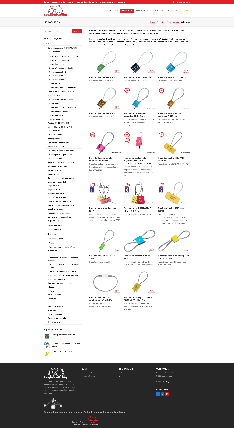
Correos (51, 302)
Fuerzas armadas (55, 314)
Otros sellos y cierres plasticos (61, 91)
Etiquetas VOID (54, 186)
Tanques (52, 243)
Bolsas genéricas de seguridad (61, 151)
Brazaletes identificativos (57, 166)
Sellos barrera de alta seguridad (61, 100)
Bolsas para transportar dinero (61, 155)
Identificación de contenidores (59, 217)
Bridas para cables (55, 139)
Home (152, 22)
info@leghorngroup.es (182, 2)
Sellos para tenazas (57, 115)
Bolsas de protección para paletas (61, 178)
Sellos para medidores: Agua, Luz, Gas (63, 275)
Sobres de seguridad (56, 174)
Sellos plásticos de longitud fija (61, 68)
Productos (161, 22)
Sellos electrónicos (55, 131)
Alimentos (51, 291)
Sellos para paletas (56, 76)
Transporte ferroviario (57, 254)
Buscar (77, 31)
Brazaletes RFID (54, 170)
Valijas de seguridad (55, 221)
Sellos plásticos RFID (58, 72)
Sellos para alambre (55, 135)
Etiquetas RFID (54, 190)
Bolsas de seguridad (56, 146)
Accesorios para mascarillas (59, 213)
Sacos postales (55, 159)
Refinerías (52, 310)
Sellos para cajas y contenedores (62, 87)
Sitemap (75, 422)
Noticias (122, 373)
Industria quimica (54, 295)
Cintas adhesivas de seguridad (60, 201)
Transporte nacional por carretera (62, 271)
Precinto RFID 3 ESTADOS (58, 123)
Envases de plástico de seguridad (61, 162)
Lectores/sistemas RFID (57, 197)
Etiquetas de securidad (57, 182)
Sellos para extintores (56, 279)
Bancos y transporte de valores (60, 283)
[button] (181, 11)
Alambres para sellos (56, 194)
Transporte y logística (56, 239)
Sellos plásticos (54, 52)
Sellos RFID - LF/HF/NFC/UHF (60, 127)
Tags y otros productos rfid (58, 142)
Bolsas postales (55, 225)
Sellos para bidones (57, 83)
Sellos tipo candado (57, 64)
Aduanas (51, 287)
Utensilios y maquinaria (57, 209)
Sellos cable (54, 104)
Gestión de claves (55, 322)
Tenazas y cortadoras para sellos (61, 205)
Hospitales (52, 299)
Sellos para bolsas (56, 80)
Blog (120, 376)
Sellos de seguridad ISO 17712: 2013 (62, 48)
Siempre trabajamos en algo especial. (110, 2)
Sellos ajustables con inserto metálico (64, 56)
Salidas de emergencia (57, 318)
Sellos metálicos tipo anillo (59, 111)
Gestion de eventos (55, 306)
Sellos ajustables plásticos (59, 60)
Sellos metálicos (172, 22)
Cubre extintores (54, 229)
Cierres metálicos (56, 119)
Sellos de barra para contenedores (63, 107)
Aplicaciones (51, 234)
